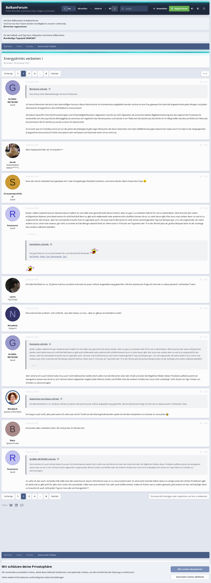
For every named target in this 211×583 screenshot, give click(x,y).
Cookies (31, 572)
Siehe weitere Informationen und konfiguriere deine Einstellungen (33, 577)
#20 (206, 452)
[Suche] (204, 8)
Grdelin (9, 63)
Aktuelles (82, 8)
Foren (68, 8)
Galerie (98, 8)
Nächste (54, 73)
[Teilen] (201, 82)
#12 (206, 145)
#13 (206, 176)
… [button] (40, 73)
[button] (74, 8)
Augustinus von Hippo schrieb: (44, 399)
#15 (206, 279)
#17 (206, 337)
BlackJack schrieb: (39, 89)
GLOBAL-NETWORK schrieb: (43, 459)
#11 (206, 82)
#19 (206, 423)
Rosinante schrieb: (39, 344)
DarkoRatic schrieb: (39, 244)
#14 (206, 208)
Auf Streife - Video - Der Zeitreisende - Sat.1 (48, 256)
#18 (206, 391)
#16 (206, 308)
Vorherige (8, 73)
